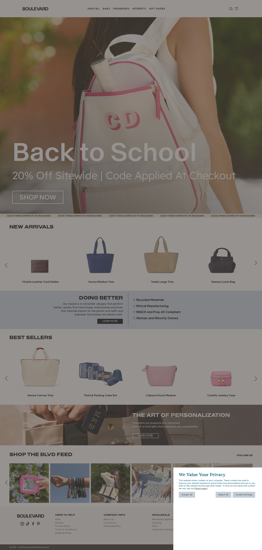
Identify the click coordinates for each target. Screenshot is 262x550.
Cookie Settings (244, 495)
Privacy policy (200, 488)
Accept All (187, 495)
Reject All (223, 495)
